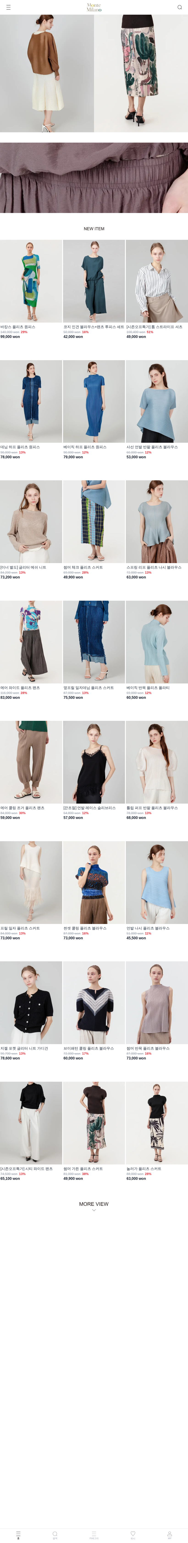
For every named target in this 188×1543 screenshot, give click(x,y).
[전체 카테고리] (8, 7)
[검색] (180, 7)
